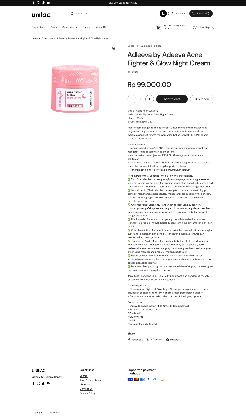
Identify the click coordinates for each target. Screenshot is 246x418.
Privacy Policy (87, 393)
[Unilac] (41, 13)
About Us (85, 384)
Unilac (56, 412)
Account (180, 13)
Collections (47, 38)
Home (35, 38)
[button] (201, 13)
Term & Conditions (90, 380)
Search (84, 375)
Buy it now (202, 99)
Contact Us (86, 388)
